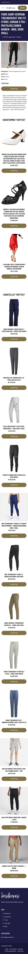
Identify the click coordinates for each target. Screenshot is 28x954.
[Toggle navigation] (3, 7)
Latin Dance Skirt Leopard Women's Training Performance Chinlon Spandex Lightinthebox (14, 266)
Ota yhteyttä (13, 949)
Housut (19, 37)
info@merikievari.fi (6, 2)
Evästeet (20, 949)
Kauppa (22, 8)
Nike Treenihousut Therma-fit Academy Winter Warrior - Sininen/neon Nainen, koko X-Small (14, 526)
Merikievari (7, 913)
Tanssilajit (7, 923)
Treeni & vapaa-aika (9, 37)
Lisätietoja (14, 88)
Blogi (5, 926)
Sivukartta (20, 951)
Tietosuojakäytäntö (10, 951)
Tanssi (6, 920)
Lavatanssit (7, 917)
